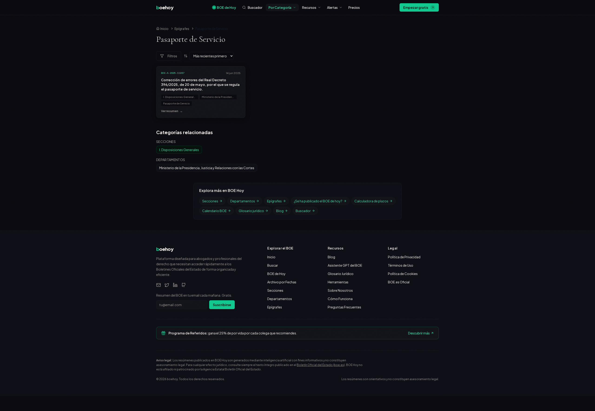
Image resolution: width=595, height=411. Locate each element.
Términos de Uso (400, 265)
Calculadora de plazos (371, 201)
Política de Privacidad (404, 257)
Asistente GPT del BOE (345, 265)
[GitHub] (183, 285)
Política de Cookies (403, 274)
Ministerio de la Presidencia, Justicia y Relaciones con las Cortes (219, 96)
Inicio (271, 257)
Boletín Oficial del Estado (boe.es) (321, 365)
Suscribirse (222, 305)
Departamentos (242, 201)
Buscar (272, 265)
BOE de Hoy (226, 7)
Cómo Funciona (340, 299)
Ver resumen (172, 111)
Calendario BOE (214, 211)
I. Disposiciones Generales (180, 96)
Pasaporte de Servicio (176, 103)
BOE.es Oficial (399, 282)
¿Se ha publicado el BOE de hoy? (318, 201)
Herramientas (338, 282)
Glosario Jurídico (341, 274)
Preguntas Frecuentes (344, 307)
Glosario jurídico (251, 211)
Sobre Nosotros (340, 290)
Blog (280, 211)
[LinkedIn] (175, 285)
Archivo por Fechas (281, 282)
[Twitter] (167, 285)
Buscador (303, 211)
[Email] (158, 285)
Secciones (210, 201)
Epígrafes (182, 28)
